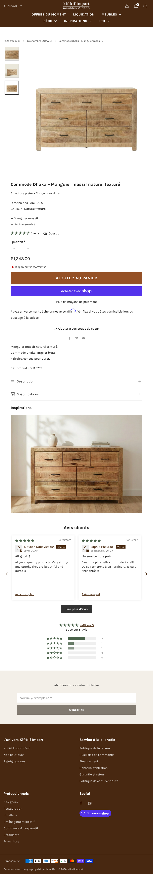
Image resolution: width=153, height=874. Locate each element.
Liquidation (83, 14)
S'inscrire (76, 709)
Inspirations (75, 21)
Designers (11, 802)
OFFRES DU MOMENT (49, 14)
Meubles (109, 14)
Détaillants (11, 835)
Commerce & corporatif (21, 828)
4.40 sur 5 (87, 625)
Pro (102, 21)
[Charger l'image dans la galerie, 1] (12, 54)
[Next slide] (146, 573)
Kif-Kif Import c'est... (18, 748)
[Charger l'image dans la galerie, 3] (12, 88)
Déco (47, 21)
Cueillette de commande (96, 755)
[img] (24, 541)
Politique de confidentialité (98, 781)
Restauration (13, 808)
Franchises (11, 841)
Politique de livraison (94, 748)
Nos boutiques (14, 755)
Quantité (18, 242)
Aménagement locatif (19, 822)
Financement (88, 761)
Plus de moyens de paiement (76, 302)
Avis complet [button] (24, 594)
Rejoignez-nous (15, 761)
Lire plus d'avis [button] (77, 609)
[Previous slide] (7, 573)
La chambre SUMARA (39, 40)
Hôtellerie (10, 815)
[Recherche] (145, 6)
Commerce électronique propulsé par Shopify (29, 869)
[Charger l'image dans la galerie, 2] (12, 71)
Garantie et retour (92, 774)
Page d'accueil (12, 40)
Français (11, 5)
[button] (21, 233)
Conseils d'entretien (93, 768)
